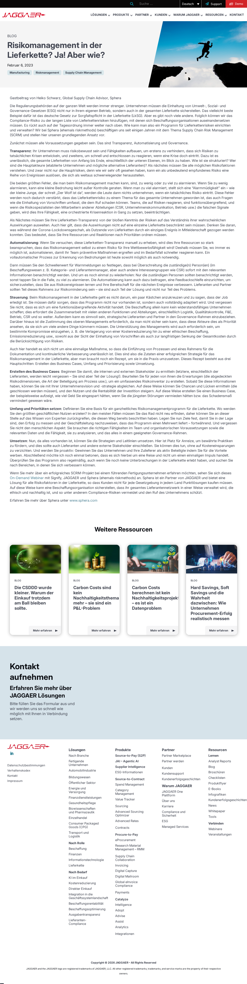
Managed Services (175, 827)
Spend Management (129, 784)
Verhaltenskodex (18, 770)
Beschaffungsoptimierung (87, 909)
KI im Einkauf (78, 878)
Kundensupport (173, 773)
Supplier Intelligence (130, 767)
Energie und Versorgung (77, 790)
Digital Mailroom (127, 876)
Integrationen (124, 934)
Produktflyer (217, 783)
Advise (120, 916)
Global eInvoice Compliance (126, 883)
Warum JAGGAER (186, 15)
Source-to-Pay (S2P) (130, 755)
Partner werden (173, 761)
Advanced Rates (127, 821)
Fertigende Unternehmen (78, 763)
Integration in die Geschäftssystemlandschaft (88, 896)
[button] (190, 4)
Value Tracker (125, 799)
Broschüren (216, 772)
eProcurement (125, 840)
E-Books (214, 789)
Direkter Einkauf (80, 889)
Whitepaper (216, 811)
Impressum (15, 781)
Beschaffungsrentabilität (86, 903)
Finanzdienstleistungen (85, 797)
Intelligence (123, 905)
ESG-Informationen (129, 772)
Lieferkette (76, 865)
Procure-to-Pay (126, 834)
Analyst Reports (219, 761)
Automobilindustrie (82, 770)
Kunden (161, 15)
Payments (122, 892)
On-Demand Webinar (27, 478)
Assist (119, 921)
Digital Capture (126, 871)
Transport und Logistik (79, 834)
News (212, 805)
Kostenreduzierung (82, 883)
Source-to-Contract (130, 779)
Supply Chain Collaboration (125, 858)
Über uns (168, 801)
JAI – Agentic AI (127, 761)
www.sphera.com (83, 500)
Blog (211, 767)
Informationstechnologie (86, 860)
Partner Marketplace (176, 755)
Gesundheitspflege (82, 803)
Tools (212, 817)
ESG (165, 821)
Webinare (215, 829)
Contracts (122, 828)
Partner (142, 15)
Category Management (124, 792)
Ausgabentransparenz (84, 914)
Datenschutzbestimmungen (26, 765)
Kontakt (237, 15)
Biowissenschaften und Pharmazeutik (82, 810)
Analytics (121, 927)
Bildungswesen (79, 777)
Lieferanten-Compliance (77, 922)
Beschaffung (78, 849)
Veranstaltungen (220, 834)
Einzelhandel (78, 818)
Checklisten (216, 778)
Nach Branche (79, 755)
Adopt (119, 910)
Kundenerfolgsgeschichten (181, 779)
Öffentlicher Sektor (82, 783)
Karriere (167, 806)
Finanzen (75, 854)
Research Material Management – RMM (129, 847)
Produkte (121, 15)
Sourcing (121, 806)
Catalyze (121, 899)
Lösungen (99, 15)
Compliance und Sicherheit (173, 813)
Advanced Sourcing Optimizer (129, 813)
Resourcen (214, 15)
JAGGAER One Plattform (172, 793)
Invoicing (121, 865)
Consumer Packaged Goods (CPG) (84, 825)
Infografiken (217, 794)
